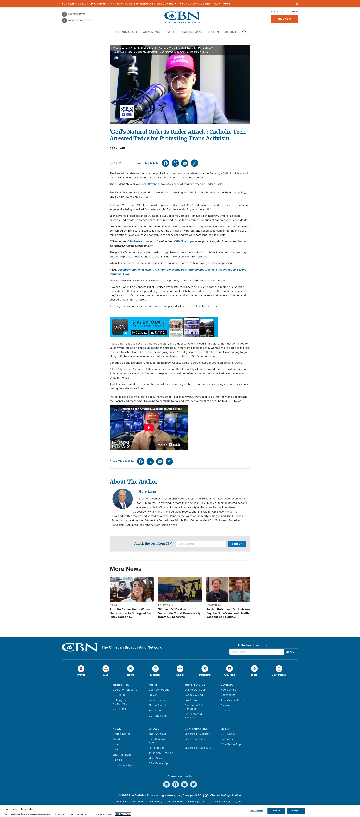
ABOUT (231, 31)
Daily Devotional (159, 689)
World (116, 739)
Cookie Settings (256, 810)
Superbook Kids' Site (197, 748)
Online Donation (195, 689)
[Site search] (244, 33)
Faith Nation (156, 748)
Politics (117, 760)
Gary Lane (118, 148)
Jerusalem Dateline (160, 753)
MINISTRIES (120, 685)
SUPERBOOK (192, 31)
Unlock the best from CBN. (152, 543)
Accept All (296, 810)
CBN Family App (158, 763)
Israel (116, 744)
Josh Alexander (150, 184)
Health (116, 749)
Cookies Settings (222, 801)
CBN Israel (119, 695)
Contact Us (277, 11)
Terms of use (121, 801)
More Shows (156, 758)
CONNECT (227, 685)
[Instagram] (184, 784)
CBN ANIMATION (196, 729)
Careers (225, 705)
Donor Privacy (155, 801)
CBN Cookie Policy (175, 801)
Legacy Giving (193, 695)
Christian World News (158, 740)
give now (284, 19)
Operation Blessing (124, 689)
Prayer (152, 695)
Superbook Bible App (195, 740)
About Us (226, 710)
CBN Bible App (158, 715)
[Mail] (184, 163)
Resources (155, 710)
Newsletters (228, 689)
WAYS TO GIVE (194, 685)
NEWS (116, 729)
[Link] (194, 163)
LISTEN (213, 31)
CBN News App (122, 765)
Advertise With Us (232, 700)
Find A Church (157, 705)
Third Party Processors (199, 801)
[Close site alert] (297, 3)
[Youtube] (166, 784)
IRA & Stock (192, 700)
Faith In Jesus (157, 700)
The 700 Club (125, 31)
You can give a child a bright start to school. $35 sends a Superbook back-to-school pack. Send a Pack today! (146, 3)
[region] (180, 811)
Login (295, 11)
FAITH (171, 31)
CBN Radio (227, 734)
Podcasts (226, 739)
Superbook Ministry (197, 734)
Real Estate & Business (193, 715)
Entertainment (121, 754)
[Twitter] (175, 163)
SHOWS (153, 729)
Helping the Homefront (120, 701)
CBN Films (119, 709)
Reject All (276, 810)
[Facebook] (165, 163)
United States (121, 734)
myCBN (237, 801)
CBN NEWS (151, 31)
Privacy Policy (138, 801)
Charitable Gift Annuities (193, 707)
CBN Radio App (230, 744)
